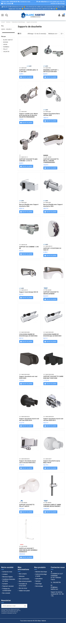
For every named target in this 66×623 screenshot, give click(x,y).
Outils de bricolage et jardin (41, 575)
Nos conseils (8, 3)
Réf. (23, 68)
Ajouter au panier (27, 77)
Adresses (21, 576)
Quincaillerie (39, 578)
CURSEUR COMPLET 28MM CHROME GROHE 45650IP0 (52, 505)
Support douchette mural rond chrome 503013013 (53, 419)
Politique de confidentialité (6, 589)
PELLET (5, 49)
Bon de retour (23, 588)
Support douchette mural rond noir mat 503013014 (29, 419)
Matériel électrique (41, 572)
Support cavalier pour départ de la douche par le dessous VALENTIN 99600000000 (28, 115)
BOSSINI (5, 42)
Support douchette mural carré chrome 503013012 (27, 461)
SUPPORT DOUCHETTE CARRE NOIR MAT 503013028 (53, 377)
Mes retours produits (25, 581)
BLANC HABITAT (8, 40)
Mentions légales (7, 577)
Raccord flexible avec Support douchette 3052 (53, 205)
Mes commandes (24, 579)
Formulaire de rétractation (23, 584)
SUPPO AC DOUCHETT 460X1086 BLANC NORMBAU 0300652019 (28, 550)
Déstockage (39, 586)
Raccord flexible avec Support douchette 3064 (28, 205)
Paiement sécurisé (8, 586)
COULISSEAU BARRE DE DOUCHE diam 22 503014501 (52, 335)
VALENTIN (6, 51)
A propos (5, 583)
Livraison (5, 574)
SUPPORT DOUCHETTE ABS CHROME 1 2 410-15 (28, 160)
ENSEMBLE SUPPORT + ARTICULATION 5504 (51, 70)
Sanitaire (38, 581)
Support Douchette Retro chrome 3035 (51, 114)
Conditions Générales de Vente (8, 580)
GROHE (5, 44)
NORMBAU (6, 47)
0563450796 (57, 582)
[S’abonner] (25, 606)
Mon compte (23, 574)
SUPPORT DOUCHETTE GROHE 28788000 (51, 292)
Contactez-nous (7, 572)
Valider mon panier (24, 590)
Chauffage (38, 583)
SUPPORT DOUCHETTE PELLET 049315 (26, 505)
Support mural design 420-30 (28, 292)
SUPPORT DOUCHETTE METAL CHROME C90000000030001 (51, 160)
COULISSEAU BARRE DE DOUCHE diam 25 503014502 (28, 335)
